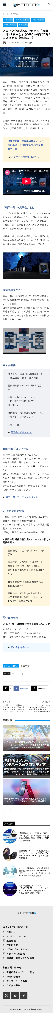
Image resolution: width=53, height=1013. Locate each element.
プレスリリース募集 (17, 981)
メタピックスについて (18, 936)
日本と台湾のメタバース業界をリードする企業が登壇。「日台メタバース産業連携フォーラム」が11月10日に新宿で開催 (26, 771)
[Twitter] (6, 995)
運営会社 (11, 940)
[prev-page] (4, 810)
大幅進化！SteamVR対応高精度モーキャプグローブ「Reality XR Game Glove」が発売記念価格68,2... (34, 854)
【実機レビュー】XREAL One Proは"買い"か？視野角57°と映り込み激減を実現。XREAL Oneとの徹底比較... (34, 837)
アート (20, 673)
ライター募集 (13, 985)
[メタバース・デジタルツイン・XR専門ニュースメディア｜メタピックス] (26, 5)
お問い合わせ (13, 976)
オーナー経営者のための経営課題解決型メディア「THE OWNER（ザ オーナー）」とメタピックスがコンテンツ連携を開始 (34, 872)
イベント (7, 19)
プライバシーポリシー (18, 949)
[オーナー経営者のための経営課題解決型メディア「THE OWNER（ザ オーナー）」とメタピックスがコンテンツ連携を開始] (10, 871)
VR (13, 673)
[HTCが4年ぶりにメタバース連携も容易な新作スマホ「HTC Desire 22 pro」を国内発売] (26, 792)
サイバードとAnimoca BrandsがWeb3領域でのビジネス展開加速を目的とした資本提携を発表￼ (39, 708)
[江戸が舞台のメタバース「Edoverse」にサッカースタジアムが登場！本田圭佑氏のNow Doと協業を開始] (10, 889)
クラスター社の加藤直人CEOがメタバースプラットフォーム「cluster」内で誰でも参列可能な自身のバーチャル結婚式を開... (26, 744)
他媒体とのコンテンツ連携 (20, 957)
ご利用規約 (12, 944)
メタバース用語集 (16, 953)
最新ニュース (9, 24)
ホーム (5, 14)
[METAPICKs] (5, 42)
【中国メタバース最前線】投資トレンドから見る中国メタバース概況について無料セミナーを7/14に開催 (14, 708)
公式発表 (25, 666)
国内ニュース (37, 19)
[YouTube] (15, 995)
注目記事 (22, 24)
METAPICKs (13, 43)
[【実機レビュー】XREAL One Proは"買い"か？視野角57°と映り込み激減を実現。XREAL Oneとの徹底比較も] (10, 836)
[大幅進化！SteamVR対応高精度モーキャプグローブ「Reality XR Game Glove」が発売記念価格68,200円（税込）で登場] (10, 854)
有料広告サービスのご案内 (20, 972)
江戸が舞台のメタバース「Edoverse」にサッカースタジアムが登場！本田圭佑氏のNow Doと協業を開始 (34, 889)
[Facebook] (23, 995)
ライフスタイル (17, 14)
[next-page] (8, 810)
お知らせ (11, 931)
